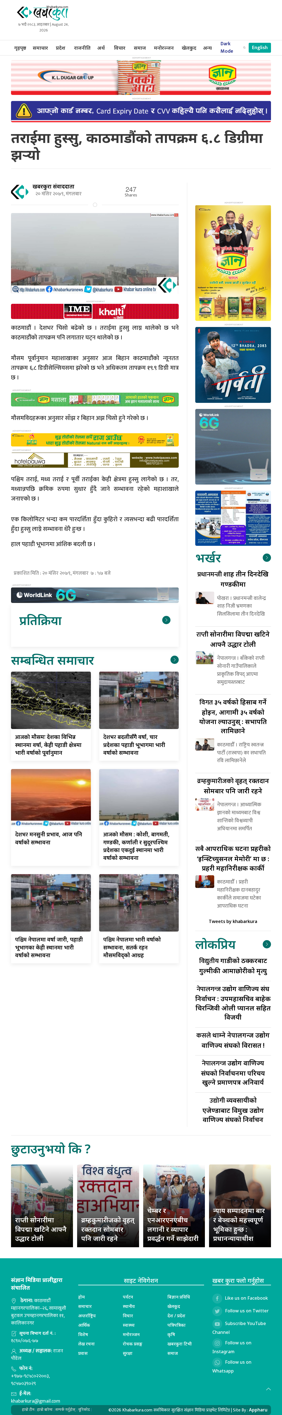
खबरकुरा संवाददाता (53, 186)
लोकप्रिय (215, 944)
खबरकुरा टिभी (179, 1344)
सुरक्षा (127, 1353)
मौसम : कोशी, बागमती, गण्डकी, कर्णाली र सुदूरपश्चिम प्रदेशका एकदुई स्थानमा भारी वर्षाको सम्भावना (136, 846)
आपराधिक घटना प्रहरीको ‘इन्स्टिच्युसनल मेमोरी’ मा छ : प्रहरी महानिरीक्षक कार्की (233, 858)
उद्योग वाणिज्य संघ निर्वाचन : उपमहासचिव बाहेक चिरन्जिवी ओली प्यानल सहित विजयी (233, 1003)
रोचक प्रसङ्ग (132, 1344)
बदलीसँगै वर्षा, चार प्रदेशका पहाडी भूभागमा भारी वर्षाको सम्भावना (134, 744)
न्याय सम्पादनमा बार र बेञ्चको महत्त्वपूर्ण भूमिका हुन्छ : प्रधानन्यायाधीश (239, 1224)
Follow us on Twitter (247, 1311)
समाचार (40, 47)
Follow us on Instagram (231, 1347)
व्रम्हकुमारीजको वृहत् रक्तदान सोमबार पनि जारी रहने (107, 1229)
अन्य (207, 47)
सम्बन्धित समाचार (52, 660)
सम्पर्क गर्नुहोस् (65, 1409)
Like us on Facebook (246, 1298)
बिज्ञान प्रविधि (178, 1297)
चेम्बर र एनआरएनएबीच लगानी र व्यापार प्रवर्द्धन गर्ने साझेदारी (173, 1224)
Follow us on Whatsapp (231, 1366)
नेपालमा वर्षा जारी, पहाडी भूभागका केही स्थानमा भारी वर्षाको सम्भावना (49, 947)
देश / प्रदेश (176, 1316)
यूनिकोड (84, 1409)
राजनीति (82, 47)
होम (81, 1297)
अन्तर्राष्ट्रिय (87, 1316)
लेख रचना (86, 1344)
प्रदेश (60, 47)
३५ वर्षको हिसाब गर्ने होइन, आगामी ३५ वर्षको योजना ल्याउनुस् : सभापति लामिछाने (233, 716)
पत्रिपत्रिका (176, 1325)
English (260, 48)
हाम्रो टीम (28, 1409)
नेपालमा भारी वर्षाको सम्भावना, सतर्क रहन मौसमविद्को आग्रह (132, 947)
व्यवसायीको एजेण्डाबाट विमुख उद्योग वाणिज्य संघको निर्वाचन (233, 1109)
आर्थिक (84, 1325)
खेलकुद (189, 47)
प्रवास (83, 1353)
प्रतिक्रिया (40, 620)
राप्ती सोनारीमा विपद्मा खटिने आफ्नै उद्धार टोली (41, 1229)
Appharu (258, 1410)
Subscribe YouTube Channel (239, 1327)
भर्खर (208, 557)
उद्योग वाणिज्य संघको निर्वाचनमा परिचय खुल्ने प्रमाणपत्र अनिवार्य (233, 1072)
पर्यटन (128, 1297)
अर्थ (101, 47)
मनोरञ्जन (164, 47)
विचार (119, 47)
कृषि (171, 1334)
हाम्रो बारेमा (45, 1409)
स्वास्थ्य (129, 1325)
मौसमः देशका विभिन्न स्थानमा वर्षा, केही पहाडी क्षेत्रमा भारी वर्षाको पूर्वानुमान (48, 744)
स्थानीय (129, 1306)
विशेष (83, 1334)
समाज (140, 47)
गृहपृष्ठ (20, 47)
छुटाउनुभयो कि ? (51, 1148)
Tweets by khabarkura (233, 921)
